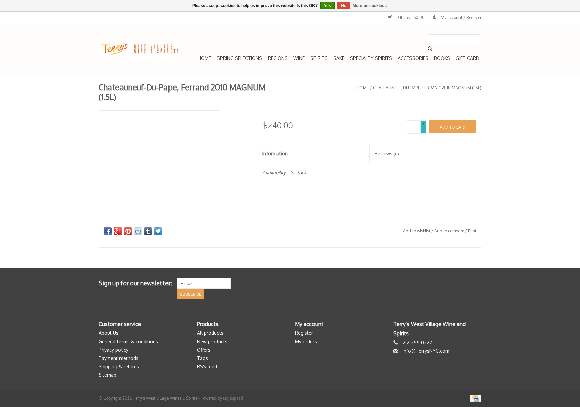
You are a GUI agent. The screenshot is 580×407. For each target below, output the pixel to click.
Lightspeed (233, 398)
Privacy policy (113, 350)
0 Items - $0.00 (410, 17)
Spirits (319, 58)
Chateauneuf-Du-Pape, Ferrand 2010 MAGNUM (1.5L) (427, 87)
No (343, 5)
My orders (306, 341)
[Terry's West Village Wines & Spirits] (140, 49)
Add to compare (449, 230)
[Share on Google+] (118, 231)
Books (442, 58)
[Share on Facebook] (108, 231)
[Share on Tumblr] (148, 231)
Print (472, 230)
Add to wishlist (416, 230)
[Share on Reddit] (138, 231)
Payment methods (118, 358)
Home (204, 58)
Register (304, 333)
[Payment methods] (474, 397)
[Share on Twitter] (158, 231)
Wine (299, 58)
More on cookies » (370, 5)
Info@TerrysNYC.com (426, 351)
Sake (338, 58)
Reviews (387, 153)
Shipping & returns (119, 366)
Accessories (413, 58)
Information (275, 153)
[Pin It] (128, 231)
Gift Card (467, 58)
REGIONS (278, 58)
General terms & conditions (128, 341)
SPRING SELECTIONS (239, 58)
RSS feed (207, 366)
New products (212, 341)
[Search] (430, 48)
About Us (108, 333)
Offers (203, 350)
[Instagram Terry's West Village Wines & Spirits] (476, 283)
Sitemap (107, 375)
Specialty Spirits (371, 58)
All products (210, 333)
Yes (327, 5)
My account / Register (460, 17)
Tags (202, 358)
